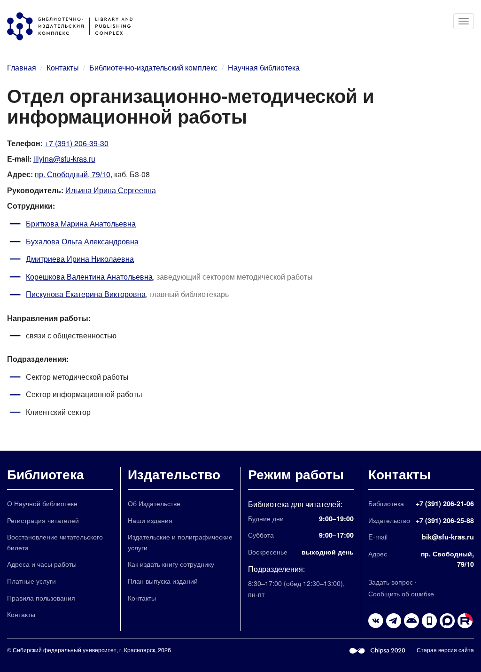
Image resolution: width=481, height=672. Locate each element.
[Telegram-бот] (411, 620)
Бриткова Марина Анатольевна (81, 223)
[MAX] (447, 620)
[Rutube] (465, 620)
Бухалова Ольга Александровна (82, 241)
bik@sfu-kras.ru (448, 536)
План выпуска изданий (163, 581)
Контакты (63, 67)
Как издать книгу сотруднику (171, 564)
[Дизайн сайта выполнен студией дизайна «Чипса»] (377, 650)
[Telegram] (393, 620)
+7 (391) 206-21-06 (445, 503)
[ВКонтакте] (375, 620)
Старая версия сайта (445, 650)
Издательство (174, 474)
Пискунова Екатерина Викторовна (86, 294)
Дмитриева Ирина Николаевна (80, 258)
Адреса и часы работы (42, 564)
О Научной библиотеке (42, 503)
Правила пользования (41, 597)
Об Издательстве (154, 503)
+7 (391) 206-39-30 (77, 143)
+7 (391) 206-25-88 (445, 520)
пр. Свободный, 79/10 (72, 174)
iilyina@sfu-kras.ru (64, 158)
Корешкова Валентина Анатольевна (89, 276)
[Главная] (74, 26)
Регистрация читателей (43, 520)
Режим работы (296, 474)
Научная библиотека (264, 67)
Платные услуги (31, 581)
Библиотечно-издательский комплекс (153, 67)
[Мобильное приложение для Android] (429, 620)
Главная (21, 67)
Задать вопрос (390, 581)
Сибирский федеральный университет (64, 650)
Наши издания (150, 520)
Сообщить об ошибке (401, 593)
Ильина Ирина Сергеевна (110, 190)
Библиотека (45, 474)
